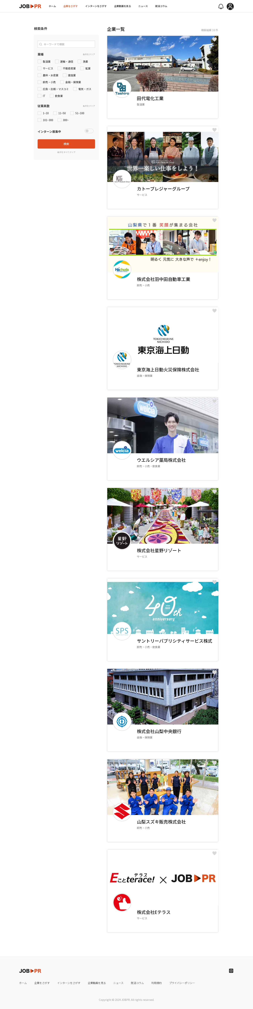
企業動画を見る (122, 6)
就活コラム (161, 6)
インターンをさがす (96, 6)
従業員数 (43, 106)
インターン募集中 (49, 131)
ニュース (143, 6)
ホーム (52, 6)
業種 (41, 54)
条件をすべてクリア (66, 152)
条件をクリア (89, 54)
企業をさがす (70, 6)
